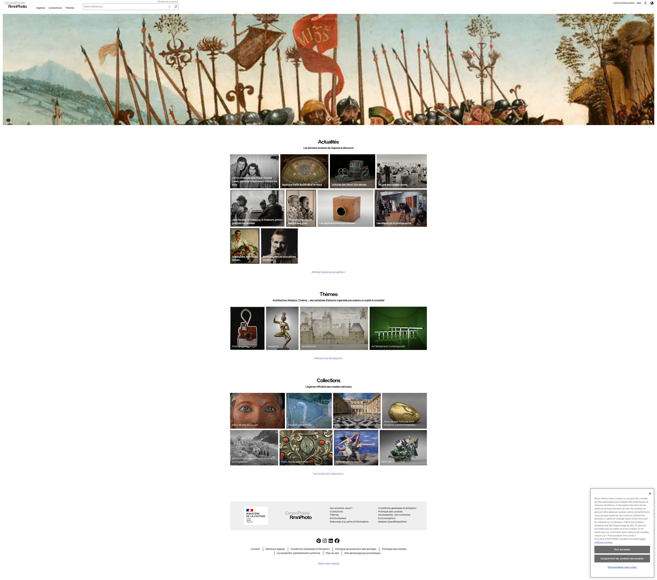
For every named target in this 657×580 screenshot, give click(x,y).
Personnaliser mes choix (622, 567)
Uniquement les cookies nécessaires (622, 558)
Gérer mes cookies (328, 563)
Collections (55, 8)
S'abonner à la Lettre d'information (349, 521)
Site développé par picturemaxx (362, 553)
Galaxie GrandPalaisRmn (392, 521)
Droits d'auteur (338, 518)
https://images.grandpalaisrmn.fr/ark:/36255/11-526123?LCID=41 (6, 120)
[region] (622, 533)
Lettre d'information (624, 3)
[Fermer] (650, 493)
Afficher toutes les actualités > (328, 272)
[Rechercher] (176, 7)
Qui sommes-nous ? (341, 508)
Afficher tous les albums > (328, 358)
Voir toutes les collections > (328, 474)
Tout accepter (622, 549)
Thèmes (69, 8)
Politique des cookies (390, 511)
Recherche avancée (168, 2)
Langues (652, 3)
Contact (255, 549)
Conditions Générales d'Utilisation (310, 549)
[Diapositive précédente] (7, 70)
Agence (40, 8)
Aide (638, 3)
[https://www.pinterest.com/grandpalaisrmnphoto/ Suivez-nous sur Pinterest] (318, 541)
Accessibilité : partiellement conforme (298, 553)
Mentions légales (275, 549)
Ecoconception (387, 518)
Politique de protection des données (355, 549)
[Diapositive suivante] (650, 70)
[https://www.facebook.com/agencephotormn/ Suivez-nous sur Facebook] (337, 541)
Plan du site (332, 553)
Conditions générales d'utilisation (397, 508)
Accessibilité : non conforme (394, 515)
